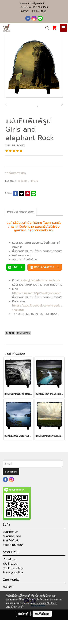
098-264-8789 (44, 267)
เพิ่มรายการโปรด (17, 173)
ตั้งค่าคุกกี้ (23, 613)
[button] (46, 28)
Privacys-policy (13, 572)
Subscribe (11, 472)
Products (22, 181)
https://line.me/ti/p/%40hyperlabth (36, 293)
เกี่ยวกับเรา (9, 559)
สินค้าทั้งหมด (10, 532)
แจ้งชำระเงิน (10, 564)
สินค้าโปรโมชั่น (11, 540)
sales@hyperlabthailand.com (40, 280)
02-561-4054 (39, 11)
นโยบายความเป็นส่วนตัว (45, 603)
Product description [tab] (21, 212)
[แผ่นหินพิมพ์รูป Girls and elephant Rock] (34, 66)
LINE (15, 267)
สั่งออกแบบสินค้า (13, 545)
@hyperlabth (38, 3)
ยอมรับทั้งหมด (42, 613)
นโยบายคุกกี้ (17, 606)
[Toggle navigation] (63, 28)
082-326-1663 (40, 7)
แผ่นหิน (34, 181)
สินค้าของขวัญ (12, 536)
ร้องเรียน (8, 587)
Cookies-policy (13, 568)
